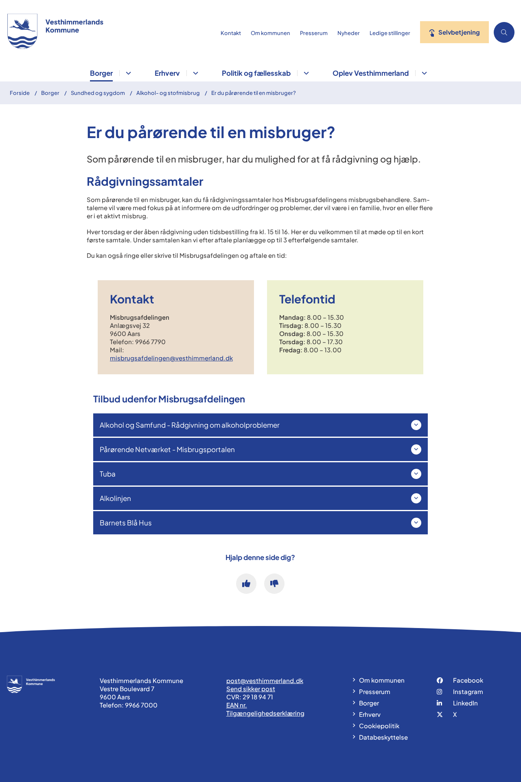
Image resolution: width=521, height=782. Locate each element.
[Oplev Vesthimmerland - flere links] (423, 73)
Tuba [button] (108, 473)
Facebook (468, 680)
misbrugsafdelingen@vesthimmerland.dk (171, 358)
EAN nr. (236, 705)
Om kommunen (382, 680)
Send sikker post (250, 688)
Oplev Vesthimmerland (371, 72)
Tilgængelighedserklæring (265, 713)
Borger (101, 72)
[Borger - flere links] (127, 73)
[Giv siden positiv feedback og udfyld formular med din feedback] (246, 583)
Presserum (374, 691)
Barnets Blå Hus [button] (126, 522)
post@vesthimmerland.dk (264, 680)
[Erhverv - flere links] (194, 73)
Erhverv (167, 72)
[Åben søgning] (504, 32)
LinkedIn (465, 703)
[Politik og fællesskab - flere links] (305, 73)
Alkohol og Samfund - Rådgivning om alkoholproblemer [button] (190, 424)
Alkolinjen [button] (115, 498)
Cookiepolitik (379, 725)
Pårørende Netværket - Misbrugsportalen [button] (167, 449)
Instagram (468, 691)
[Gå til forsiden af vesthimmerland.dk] (108, 32)
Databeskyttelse (383, 737)
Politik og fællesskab (256, 72)
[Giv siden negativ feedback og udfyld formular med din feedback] (274, 583)
